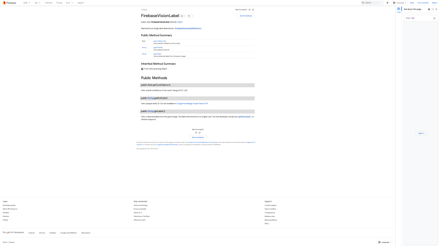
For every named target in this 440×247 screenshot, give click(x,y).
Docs (68, 3)
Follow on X (138, 213)
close (436, 9)
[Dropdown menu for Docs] (73, 2)
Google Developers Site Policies (167, 145)
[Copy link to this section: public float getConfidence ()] (172, 85)
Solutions (48, 3)
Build (25, 3)
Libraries (6, 216)
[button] (154, 69)
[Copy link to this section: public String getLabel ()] (167, 111)
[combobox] (372, 3)
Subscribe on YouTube (141, 216)
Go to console (423, 3)
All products (85, 233)
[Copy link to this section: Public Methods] (169, 78)
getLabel (156, 54)
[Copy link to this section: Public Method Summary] (174, 35)
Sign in (434, 3)
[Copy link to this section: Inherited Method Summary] (178, 64)
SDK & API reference (10, 209)
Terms (5, 242)
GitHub (5, 220)
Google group (270, 213)
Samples (6, 213)
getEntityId (157, 47)
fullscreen (432, 9)
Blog (412, 3)
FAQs (267, 224)
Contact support (270, 205)
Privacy (11, 242)
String (144, 47)
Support (81, 3)
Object (180, 22)
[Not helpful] (253, 9)
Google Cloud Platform (68, 233)
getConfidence (159, 41)
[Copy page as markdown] (189, 16)
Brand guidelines (271, 220)
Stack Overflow (270, 209)
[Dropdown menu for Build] (30, 2)
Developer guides (9, 205)
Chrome (42, 233)
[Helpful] (249, 9)
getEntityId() (244, 117)
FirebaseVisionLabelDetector (188, 28)
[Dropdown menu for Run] (40, 2)
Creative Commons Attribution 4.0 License (202, 142)
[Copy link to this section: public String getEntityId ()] (169, 98)
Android (31, 233)
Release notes (270, 216)
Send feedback (246, 16)
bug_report (429, 9)
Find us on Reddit (140, 209)
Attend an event (140, 220)
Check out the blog (140, 205)
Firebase (144, 10)
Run (36, 3)
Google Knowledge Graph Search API (192, 103)
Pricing (59, 3)
